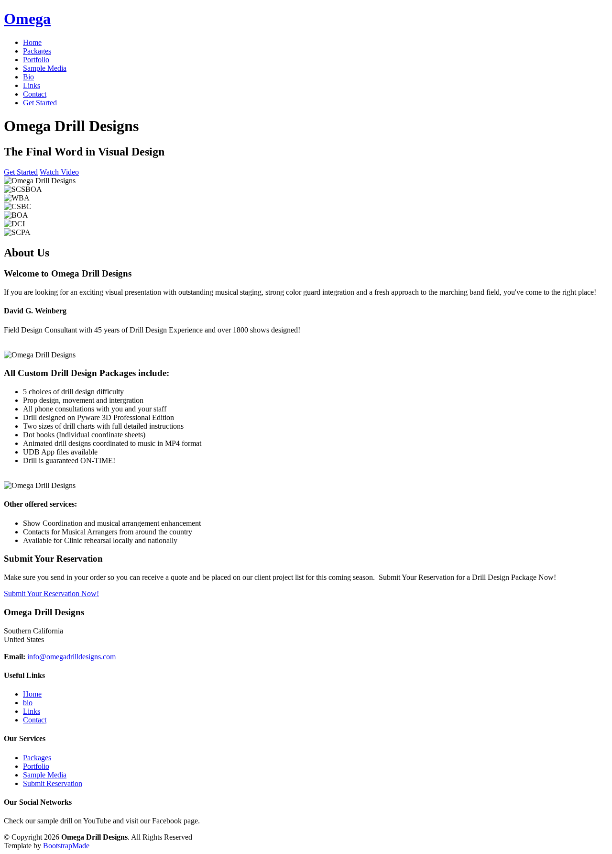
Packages (37, 51)
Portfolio (36, 59)
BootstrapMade (66, 846)
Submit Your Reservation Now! (51, 593)
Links (31, 85)
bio (28, 703)
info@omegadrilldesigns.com (71, 657)
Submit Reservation (52, 783)
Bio (28, 77)
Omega (27, 18)
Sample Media (44, 68)
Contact (34, 94)
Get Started (40, 103)
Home (32, 42)
